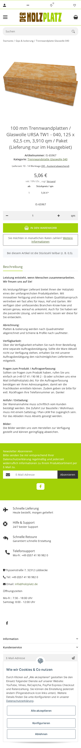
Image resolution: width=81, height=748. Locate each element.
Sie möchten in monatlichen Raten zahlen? (40, 240)
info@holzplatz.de (26, 584)
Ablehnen (41, 734)
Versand (51, 181)
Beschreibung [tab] (13, 267)
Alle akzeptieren (41, 710)
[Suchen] (75, 31)
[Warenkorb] (75, 17)
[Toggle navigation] (8, 17)
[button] (27, 5)
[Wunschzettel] (74, 5)
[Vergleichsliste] (51, 5)
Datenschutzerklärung (17, 459)
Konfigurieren (41, 723)
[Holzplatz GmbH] (40, 17)
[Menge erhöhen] (59, 215)
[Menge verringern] (7, 215)
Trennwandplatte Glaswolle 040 (47, 159)
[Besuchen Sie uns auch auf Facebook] (40, 486)
